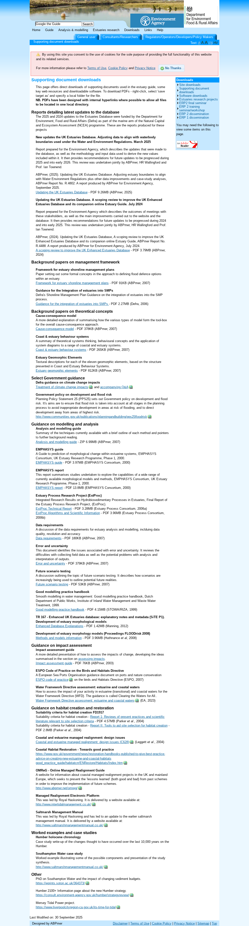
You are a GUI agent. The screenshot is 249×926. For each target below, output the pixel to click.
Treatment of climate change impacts (62, 387)
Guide (49, 30)
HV (215, 43)
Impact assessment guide (54, 663)
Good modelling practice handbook (60, 609)
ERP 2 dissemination (194, 114)
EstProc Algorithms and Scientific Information (68, 513)
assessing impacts (91, 659)
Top (214, 923)
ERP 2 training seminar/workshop (192, 108)
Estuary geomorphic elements (57, 370)
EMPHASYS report (49, 488)
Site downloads (190, 85)
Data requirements (49, 538)
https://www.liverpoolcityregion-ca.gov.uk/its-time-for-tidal (76, 907)
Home (36, 30)
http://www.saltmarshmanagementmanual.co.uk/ (69, 825)
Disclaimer (120, 923)
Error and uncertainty (50, 563)
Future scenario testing (52, 584)
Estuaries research (106, 30)
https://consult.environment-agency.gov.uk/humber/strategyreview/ (82, 895)
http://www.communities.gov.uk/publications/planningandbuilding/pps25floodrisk (91, 416)
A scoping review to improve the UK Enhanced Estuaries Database (83, 250)
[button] (171, 68)
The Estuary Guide (71, 7)
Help (160, 30)
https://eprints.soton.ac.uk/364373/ (60, 883)
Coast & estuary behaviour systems (61, 350)
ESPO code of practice (52, 679)
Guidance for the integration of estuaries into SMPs (72, 304)
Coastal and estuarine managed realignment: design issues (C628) (82, 742)
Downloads (132, 30)
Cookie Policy (118, 68)
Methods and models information (59, 638)
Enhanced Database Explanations (59, 626)
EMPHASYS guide (49, 462)
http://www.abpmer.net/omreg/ (57, 788)
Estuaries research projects (198, 99)
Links (148, 30)
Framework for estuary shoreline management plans (72, 283)
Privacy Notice (145, 68)
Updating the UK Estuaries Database (62, 192)
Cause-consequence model (55, 329)
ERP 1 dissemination (194, 117)
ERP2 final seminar (192, 103)
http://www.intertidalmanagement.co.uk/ (63, 804)
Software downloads (193, 96)
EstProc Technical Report (54, 508)
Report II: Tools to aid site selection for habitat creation (129, 725)
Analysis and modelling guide (56, 442)
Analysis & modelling (73, 30)
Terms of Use (96, 68)
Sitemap (203, 923)
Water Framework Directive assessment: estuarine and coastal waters (85, 700)
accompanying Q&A (114, 387)
